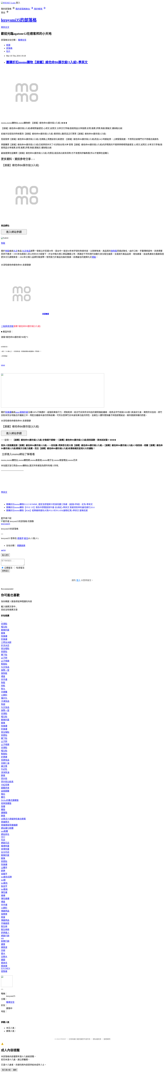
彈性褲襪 (5, 898)
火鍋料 (4, 695)
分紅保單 (5, 785)
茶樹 (3, 950)
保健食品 (5, 760)
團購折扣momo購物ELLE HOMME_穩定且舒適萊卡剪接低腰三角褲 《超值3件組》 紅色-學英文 (49, 504)
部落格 (9, 48)
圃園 (3, 960)
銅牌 (3, 871)
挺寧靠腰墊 (6, 803)
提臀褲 (4, 971)
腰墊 (3, 809)
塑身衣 (4, 963)
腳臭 (3, 633)
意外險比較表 (7, 782)
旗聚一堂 (5, 670)
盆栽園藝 (5, 791)
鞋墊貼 (4, 664)
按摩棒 (4, 914)
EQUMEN (5, 968)
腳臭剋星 (24, 412)
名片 (8, 51)
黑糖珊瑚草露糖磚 (9, 825)
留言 (26, 538)
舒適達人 (5, 933)
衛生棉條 (5, 929)
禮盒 (94, 257)
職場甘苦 (22, 40)
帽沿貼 (4, 627)
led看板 (4, 889)
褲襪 (3, 895)
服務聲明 (107, 1039)
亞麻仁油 (5, 763)
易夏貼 (4, 652)
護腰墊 (4, 813)
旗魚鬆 (114, 251)
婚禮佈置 (5, 846)
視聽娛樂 (21, 545)
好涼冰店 (5, 645)
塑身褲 (4, 966)
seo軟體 (4, 831)
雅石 (3, 794)
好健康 (4, 757)
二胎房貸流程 (7, 326)
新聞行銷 (5, 941)
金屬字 (4, 874)
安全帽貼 (5, 648)
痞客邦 (20, 538)
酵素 (3, 775)
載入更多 (5, 555)
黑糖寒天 (5, 822)
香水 (3, 953)
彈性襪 (4, 892)
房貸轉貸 (45, 314)
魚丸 (3, 689)
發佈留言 (5, 571)
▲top (3, 550)
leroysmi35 (5, 524)
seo (2, 938)
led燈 (3, 880)
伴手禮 (4, 679)
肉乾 (3, 686)
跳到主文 (5, 27)
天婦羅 (4, 692)
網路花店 (5, 843)
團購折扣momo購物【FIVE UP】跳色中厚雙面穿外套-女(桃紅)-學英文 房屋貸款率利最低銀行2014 (50, 507)
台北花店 (5, 852)
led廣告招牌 (6, 877)
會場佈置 (5, 849)
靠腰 (3, 806)
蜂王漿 (4, 766)
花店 (3, 840)
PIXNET (63, 1039)
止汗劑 (4, 658)
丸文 (15, 251)
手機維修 (5, 923)
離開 (14, 1070)
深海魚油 (5, 772)
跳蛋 (3, 917)
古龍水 (4, 957)
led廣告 (4, 883)
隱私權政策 (97, 1039)
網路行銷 (5, 936)
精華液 (4, 947)
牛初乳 (4, 769)
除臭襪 (8, 412)
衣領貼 (4, 624)
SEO (3, 837)
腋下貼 (4, 655)
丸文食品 (26, 251)
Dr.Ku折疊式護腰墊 (10, 800)
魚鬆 (3, 243)
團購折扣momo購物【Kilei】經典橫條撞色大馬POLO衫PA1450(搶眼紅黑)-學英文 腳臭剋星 (47, 510)
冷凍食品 (5, 701)
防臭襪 (4, 639)
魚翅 (3, 704)
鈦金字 (4, 886)
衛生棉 (4, 926)
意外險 (4, 778)
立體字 (4, 868)
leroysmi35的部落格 (19, 20)
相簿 (8, 45)
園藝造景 (5, 788)
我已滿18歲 (6, 1070)
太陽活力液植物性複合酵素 (13, 819)
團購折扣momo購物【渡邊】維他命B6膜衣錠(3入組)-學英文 (47, 62)
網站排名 (5, 834)
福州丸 (4, 698)
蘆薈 (3, 944)
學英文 (4, 492)
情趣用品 (5, 911)
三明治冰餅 (6, 642)
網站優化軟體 (7, 828)
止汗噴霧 (5, 661)
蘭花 (3, 797)
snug (3, 365)
